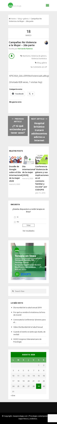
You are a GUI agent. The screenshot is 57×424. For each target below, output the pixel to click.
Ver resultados (28, 231)
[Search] (13, 291)
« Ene (13, 395)
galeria (25, 18)
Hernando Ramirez (25, 48)
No (18, 221)
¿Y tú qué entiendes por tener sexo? (18, 129)
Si (17, 217)
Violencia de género (38, 56)
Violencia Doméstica (39, 58)
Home (13, 18)
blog (20, 18)
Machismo (26, 56)
